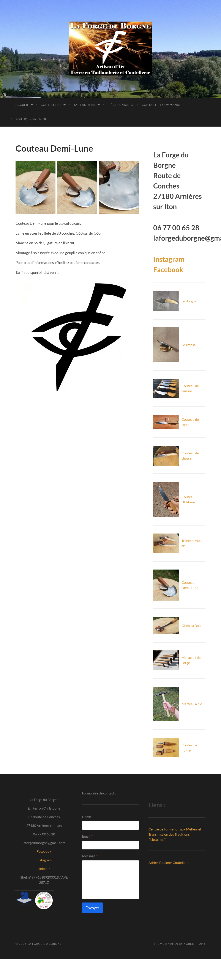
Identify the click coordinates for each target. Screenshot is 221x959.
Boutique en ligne (31, 119)
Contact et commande (161, 105)
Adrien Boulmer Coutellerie (168, 862)
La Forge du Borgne (44, 943)
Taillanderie (85, 105)
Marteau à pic (192, 704)
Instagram (169, 259)
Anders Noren (182, 943)
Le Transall (189, 345)
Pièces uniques (120, 105)
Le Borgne (189, 301)
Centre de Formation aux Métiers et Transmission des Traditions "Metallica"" (174, 834)
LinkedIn (44, 868)
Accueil (22, 105)
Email (87, 836)
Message (90, 856)
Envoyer (92, 907)
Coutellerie (51, 105)
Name (86, 817)
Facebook (168, 269)
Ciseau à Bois (191, 625)
